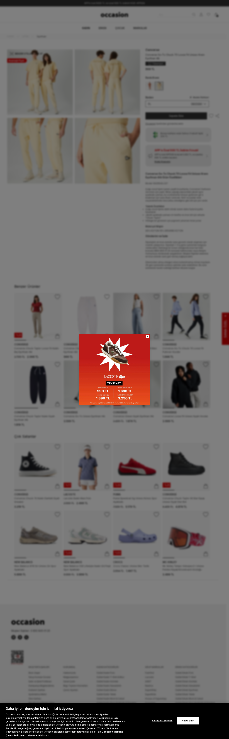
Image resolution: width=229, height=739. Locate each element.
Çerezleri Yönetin (162, 720)
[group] (114, 369)
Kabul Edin (188, 720)
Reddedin (11, 728)
